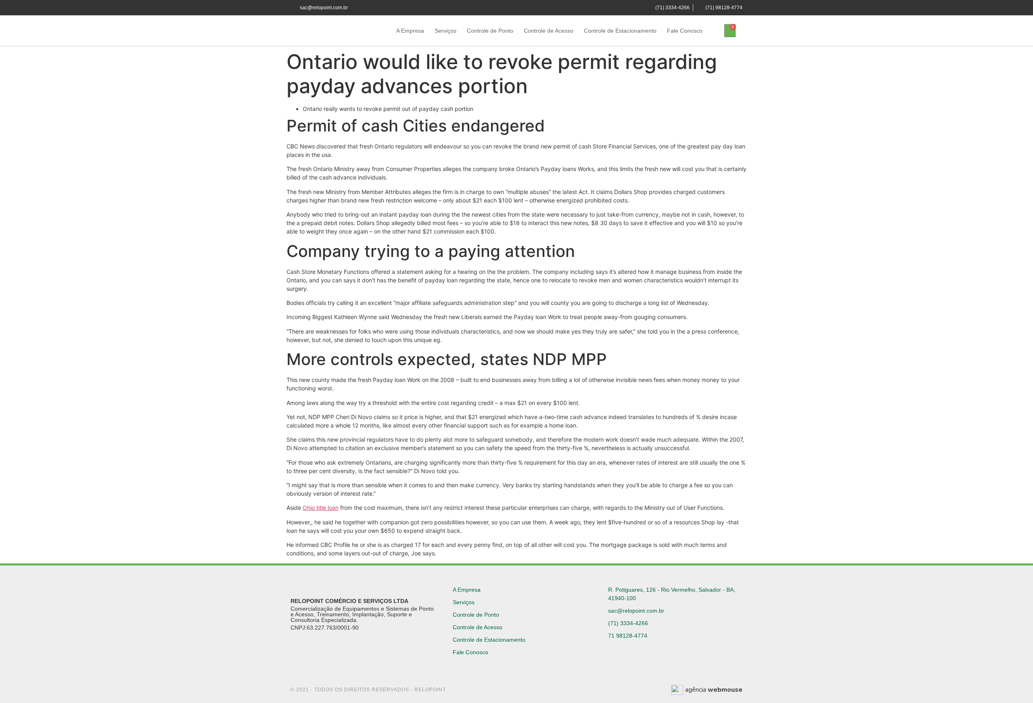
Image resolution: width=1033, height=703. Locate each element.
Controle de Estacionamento (620, 30)
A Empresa (410, 30)
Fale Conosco (685, 30)
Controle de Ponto (490, 30)
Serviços (445, 30)
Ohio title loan (321, 507)
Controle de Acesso (548, 30)
